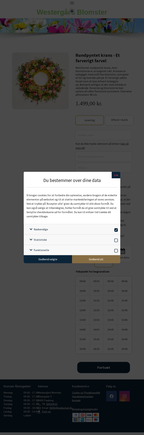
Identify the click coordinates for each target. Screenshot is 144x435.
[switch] (115, 229)
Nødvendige (41, 229)
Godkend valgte (47, 259)
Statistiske (40, 239)
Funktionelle (41, 250)
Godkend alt (96, 259)
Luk (116, 175)
